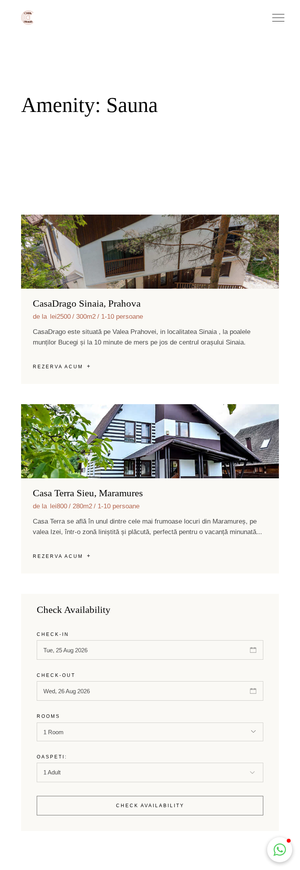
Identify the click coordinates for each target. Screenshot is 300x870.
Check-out (56, 675)
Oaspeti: (52, 757)
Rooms (48, 716)
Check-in (53, 634)
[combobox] (150, 732)
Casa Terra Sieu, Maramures (88, 493)
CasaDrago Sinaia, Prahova (87, 303)
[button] (278, 17)
